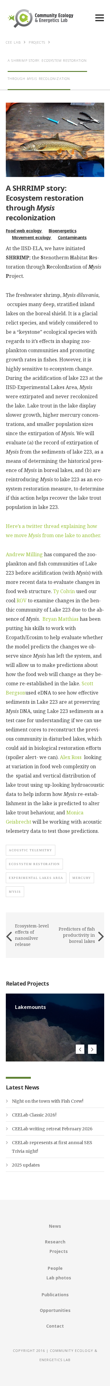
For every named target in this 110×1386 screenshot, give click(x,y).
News (55, 1226)
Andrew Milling (24, 554)
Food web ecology (24, 231)
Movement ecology (32, 237)
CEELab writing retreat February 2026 (52, 1129)
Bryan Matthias (60, 619)
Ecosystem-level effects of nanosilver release (32, 935)
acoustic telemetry (30, 850)
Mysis (15, 891)
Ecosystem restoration (34, 864)
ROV (21, 600)
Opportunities (55, 1310)
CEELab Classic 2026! (34, 1115)
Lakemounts (30, 1007)
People (55, 1268)
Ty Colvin (64, 591)
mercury (81, 878)
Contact (55, 1326)
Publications (55, 1294)
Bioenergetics (62, 231)
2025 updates (26, 1165)
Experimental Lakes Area (36, 878)
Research (55, 1242)
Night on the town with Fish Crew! (47, 1101)
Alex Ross (71, 757)
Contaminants (72, 237)
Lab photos (58, 1278)
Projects (59, 1251)
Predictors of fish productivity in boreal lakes (77, 935)
